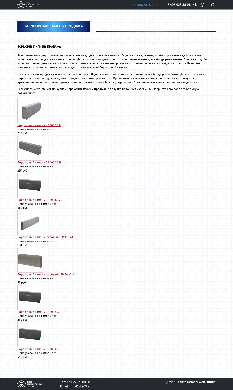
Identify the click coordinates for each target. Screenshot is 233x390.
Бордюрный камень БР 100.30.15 (39, 125)
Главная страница (145, 5)
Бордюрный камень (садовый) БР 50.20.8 (45, 274)
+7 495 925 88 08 (178, 5)
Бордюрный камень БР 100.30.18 (39, 162)
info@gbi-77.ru (80, 386)
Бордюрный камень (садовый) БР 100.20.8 (46, 237)
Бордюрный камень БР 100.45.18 (39, 349)
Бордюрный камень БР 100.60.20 (39, 200)
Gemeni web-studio (201, 382)
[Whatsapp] (202, 4)
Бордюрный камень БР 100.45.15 (39, 312)
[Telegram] (195, 4)
